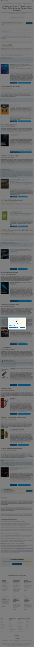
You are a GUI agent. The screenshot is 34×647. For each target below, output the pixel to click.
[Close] (25, 318)
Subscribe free (16, 327)
